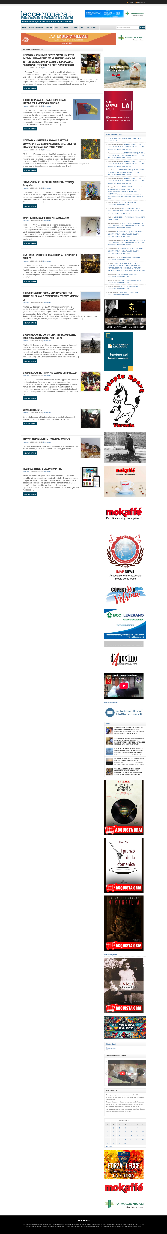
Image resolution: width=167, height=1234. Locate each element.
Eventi (66, 28)
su (112, 138)
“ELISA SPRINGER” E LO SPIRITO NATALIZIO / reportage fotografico (48, 183)
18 (131, 1135)
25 (131, 1139)
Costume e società (36, 28)
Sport (82, 28)
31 (125, 1143)
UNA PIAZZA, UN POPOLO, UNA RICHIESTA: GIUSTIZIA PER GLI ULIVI (50, 256)
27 (143, 1139)
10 (125, 1132)
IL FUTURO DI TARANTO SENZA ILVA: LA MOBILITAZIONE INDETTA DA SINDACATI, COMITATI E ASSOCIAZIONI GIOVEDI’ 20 (128, 750)
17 (125, 1135)
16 (119, 1135)
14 (107, 1135)
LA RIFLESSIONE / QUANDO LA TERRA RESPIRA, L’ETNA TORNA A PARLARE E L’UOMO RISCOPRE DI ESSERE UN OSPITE (126, 147)
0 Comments (47, 68)
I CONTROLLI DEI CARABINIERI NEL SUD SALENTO (46, 218)
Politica (58, 28)
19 (137, 1135)
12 (137, 1132)
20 (143, 1135)
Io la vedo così (92, 28)
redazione (26, 68)
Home (24, 28)
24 (125, 1139)
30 (119, 1143)
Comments (141, 2)
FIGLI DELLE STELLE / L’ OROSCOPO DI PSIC (42, 468)
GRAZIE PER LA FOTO (32, 410)
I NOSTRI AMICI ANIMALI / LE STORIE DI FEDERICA (46, 439)
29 (113, 1143)
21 (107, 1139)
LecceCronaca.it (83, 1220)
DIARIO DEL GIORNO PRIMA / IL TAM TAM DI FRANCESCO (50, 373)
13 (143, 1132)
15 (113, 1135)
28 (107, 1143)
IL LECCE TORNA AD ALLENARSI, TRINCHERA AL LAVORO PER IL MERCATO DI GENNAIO (44, 101)
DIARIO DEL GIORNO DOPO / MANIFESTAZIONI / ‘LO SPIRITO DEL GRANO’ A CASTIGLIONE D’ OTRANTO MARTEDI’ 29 (51, 296)
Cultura (74, 28)
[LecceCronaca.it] (47, 22)
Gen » (111, 1146)
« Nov (106, 1146)
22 (113, 1139)
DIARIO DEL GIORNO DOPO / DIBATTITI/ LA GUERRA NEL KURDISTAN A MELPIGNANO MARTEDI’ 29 (49, 336)
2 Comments (47, 150)
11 (131, 1132)
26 (137, 1139)
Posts (131, 2)
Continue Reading (30, 88)
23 (119, 1139)
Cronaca (49, 28)
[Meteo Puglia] (111, 1048)
